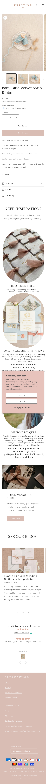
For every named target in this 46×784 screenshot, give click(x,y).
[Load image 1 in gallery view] (11, 79)
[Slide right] (43, 79)
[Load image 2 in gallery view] (23, 79)
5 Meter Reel (9, 108)
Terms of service (38, 771)
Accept (22, 395)
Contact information (30, 775)
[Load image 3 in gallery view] (34, 79)
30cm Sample (21, 108)
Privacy (8, 687)
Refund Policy (11, 698)
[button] (3, 5)
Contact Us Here (12, 706)
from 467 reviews (21, 633)
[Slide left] (2, 79)
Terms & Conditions (13, 693)
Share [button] (7, 174)
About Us (9, 716)
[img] (23, 629)
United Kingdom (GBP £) (22, 751)
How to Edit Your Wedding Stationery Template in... (20, 577)
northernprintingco (22, 768)
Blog (7, 711)
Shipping (10, 101)
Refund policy (14, 771)
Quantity (5, 112)
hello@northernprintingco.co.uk (18, 726)
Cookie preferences (24, 779)
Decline (22, 401)
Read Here (15, 518)
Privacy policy (25, 771)
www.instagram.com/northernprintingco (22, 731)
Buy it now (23, 133)
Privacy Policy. (16, 389)
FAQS (7, 682)
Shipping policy (17, 775)
